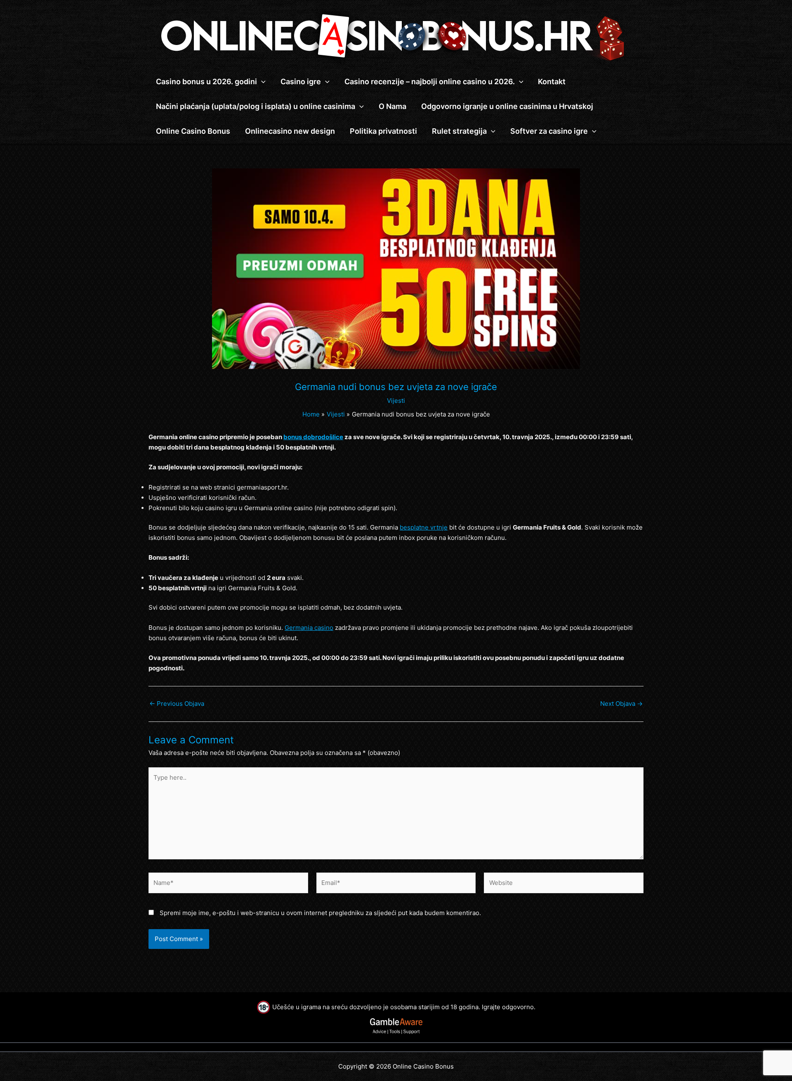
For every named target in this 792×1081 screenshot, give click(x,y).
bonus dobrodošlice (313, 437)
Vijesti (396, 400)
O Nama (392, 106)
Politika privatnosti (383, 131)
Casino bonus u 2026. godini (206, 81)
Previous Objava (176, 703)
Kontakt (552, 81)
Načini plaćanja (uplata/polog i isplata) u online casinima (255, 106)
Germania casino (309, 628)
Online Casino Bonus (193, 131)
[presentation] (261, 81)
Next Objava (621, 703)
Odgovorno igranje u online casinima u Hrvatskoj (507, 106)
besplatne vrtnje (424, 527)
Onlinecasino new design (290, 131)
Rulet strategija (459, 131)
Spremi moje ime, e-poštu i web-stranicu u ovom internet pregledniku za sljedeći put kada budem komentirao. (320, 913)
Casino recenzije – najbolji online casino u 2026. (429, 81)
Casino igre (300, 81)
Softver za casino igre (549, 131)
